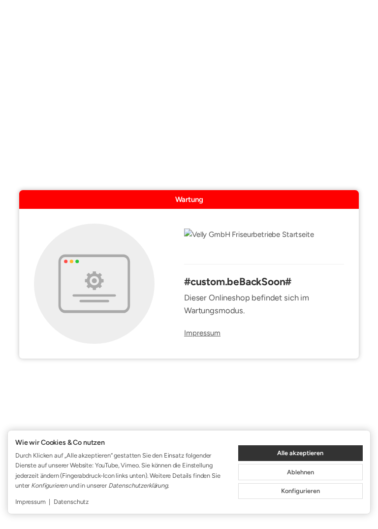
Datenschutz (71, 501)
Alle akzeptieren (300, 453)
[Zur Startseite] (264, 241)
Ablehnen (300, 472)
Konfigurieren (300, 491)
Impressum (202, 333)
